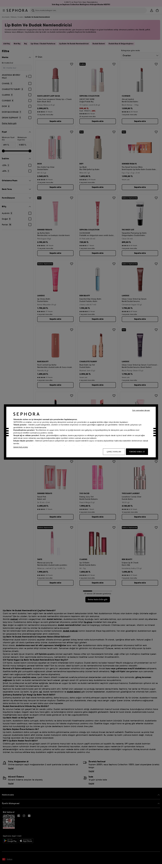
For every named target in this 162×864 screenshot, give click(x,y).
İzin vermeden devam (141, 410)
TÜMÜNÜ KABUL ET (137, 452)
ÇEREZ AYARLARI (114, 452)
